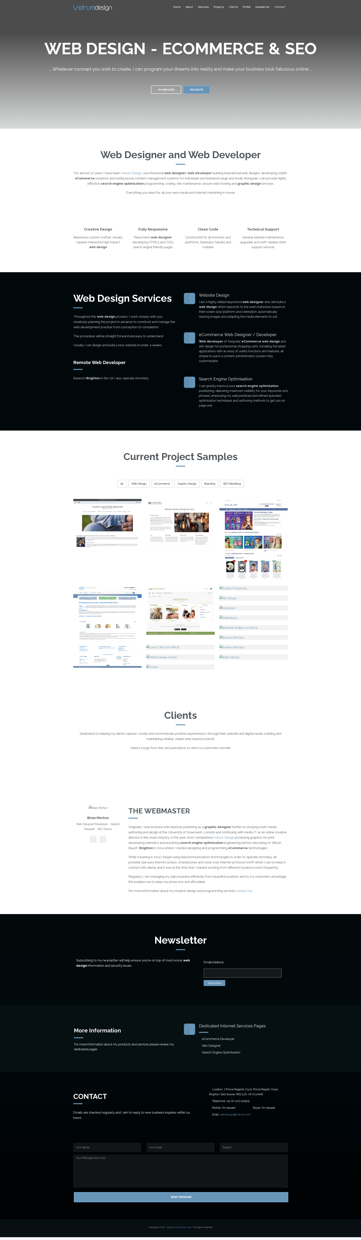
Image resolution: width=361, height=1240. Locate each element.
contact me (244, 891)
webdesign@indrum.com (235, 1114)
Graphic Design (187, 483)
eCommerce (162, 483)
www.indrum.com (182, 1227)
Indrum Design (131, 173)
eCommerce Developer (218, 1039)
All (122, 483)
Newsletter (263, 7)
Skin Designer (211, 1045)
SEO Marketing (232, 483)
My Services (166, 89)
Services (203, 7)
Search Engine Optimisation (221, 1052)
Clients (233, 7)
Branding (209, 483)
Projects (219, 7)
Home (177, 7)
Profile (247, 7)
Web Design (138, 483)
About (189, 7)
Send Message (181, 1197)
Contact (280, 7)
